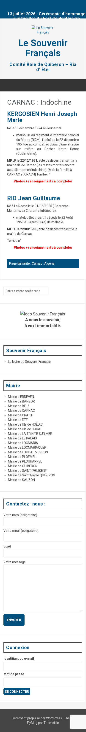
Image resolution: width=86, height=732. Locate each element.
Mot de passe (13, 674)
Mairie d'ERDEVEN (21, 397)
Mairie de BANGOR (21, 401)
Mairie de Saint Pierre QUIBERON (31, 475)
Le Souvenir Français (43, 48)
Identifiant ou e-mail (18, 658)
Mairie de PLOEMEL (22, 457)
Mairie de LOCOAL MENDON (28, 452)
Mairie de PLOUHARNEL (25, 461)
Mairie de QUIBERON (22, 466)
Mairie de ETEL (18, 420)
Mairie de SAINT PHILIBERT (27, 470)
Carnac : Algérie (43, 263)
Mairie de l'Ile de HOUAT (25, 429)
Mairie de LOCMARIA (23, 443)
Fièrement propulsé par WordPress (37, 718)
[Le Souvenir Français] (43, 31)
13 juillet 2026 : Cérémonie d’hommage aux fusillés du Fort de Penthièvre (46, 16)
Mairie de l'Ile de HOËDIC (25, 424)
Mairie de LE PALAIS (22, 438)
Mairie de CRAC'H (20, 415)
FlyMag (32, 723)
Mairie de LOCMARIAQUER (27, 447)
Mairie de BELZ (19, 406)
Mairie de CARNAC (21, 410)
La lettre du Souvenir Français (29, 361)
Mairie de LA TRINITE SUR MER (30, 434)
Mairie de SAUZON (21, 480)
